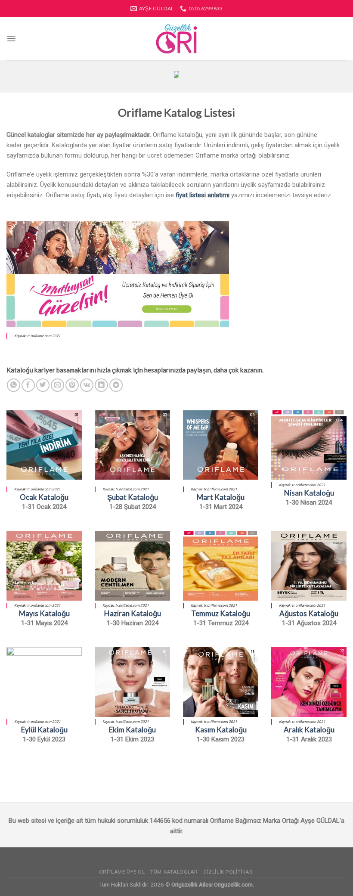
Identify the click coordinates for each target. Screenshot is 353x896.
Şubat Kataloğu (132, 497)
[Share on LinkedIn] (101, 385)
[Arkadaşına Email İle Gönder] (57, 385)
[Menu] (11, 38)
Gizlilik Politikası (228, 872)
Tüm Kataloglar (174, 872)
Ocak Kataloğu (44, 497)
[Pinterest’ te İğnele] (72, 385)
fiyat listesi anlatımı (202, 195)
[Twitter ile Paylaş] (43, 385)
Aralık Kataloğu (309, 729)
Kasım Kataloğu (221, 729)
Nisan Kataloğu (309, 492)
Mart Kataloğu (221, 497)
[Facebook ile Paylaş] (28, 385)
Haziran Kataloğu (132, 613)
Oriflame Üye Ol (122, 872)
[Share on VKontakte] (86, 385)
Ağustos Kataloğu (308, 613)
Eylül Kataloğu (44, 729)
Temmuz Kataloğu (220, 613)
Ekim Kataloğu (132, 729)
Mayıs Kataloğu (44, 613)
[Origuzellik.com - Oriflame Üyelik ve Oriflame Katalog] (176, 38)
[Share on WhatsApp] (13, 385)
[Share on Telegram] (116, 385)
